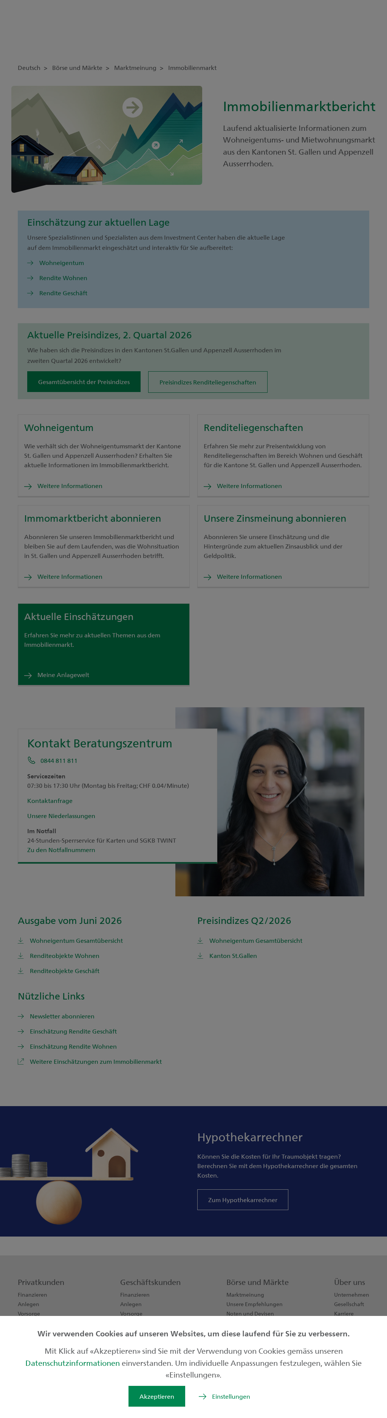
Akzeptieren (156, 1396)
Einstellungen (231, 1396)
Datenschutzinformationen (73, 1363)
